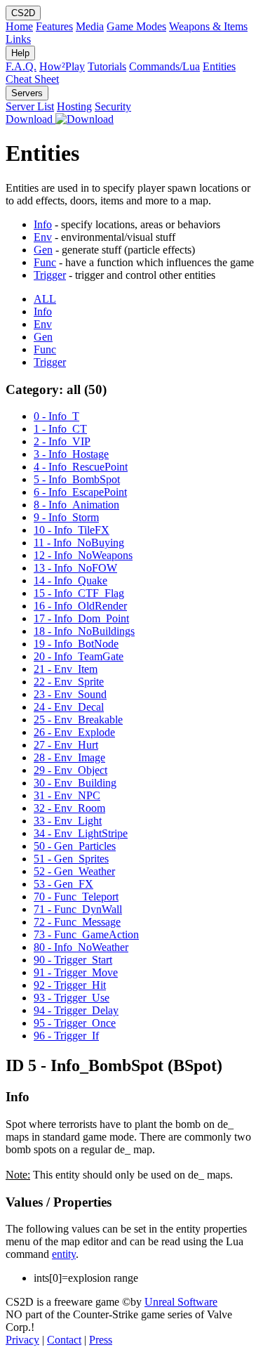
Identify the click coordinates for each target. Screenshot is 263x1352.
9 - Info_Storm (66, 517)
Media (90, 26)
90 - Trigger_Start (73, 960)
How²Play (62, 66)
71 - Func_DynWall (78, 909)
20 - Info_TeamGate (78, 656)
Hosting (74, 106)
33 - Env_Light (68, 821)
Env (43, 237)
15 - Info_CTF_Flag (79, 593)
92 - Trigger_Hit (70, 985)
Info (43, 224)
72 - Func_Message (77, 922)
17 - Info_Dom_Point (81, 618)
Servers (27, 93)
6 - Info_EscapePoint (80, 492)
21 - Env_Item (65, 669)
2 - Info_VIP (62, 441)
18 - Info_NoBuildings (84, 631)
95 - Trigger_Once (75, 1023)
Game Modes (136, 26)
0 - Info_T (56, 416)
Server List (30, 106)
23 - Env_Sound (70, 694)
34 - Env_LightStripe (81, 833)
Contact (64, 1340)
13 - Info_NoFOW (75, 568)
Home (19, 26)
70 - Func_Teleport (76, 897)
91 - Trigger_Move (76, 972)
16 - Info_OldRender (80, 606)
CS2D (23, 13)
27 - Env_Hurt (66, 745)
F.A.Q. (21, 66)
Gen (43, 250)
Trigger (50, 275)
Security (113, 106)
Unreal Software (180, 1302)
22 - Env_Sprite (69, 682)
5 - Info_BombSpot (77, 479)
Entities (219, 66)
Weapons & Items (208, 26)
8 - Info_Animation (76, 505)
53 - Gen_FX (63, 884)
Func (45, 262)
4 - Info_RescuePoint (81, 467)
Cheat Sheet (32, 79)
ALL (45, 299)
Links (18, 39)
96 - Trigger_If (66, 1036)
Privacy (22, 1340)
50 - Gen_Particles (75, 846)
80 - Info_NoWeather (81, 947)
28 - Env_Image (69, 757)
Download (30, 119)
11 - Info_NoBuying (79, 543)
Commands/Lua (164, 66)
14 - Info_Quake (70, 580)
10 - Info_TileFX (71, 530)
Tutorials (107, 66)
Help (20, 53)
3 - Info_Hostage (71, 454)
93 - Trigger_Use (71, 998)
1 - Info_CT (60, 429)
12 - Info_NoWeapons (83, 555)
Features (54, 26)
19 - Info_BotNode (76, 644)
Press (100, 1340)
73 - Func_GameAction (86, 934)
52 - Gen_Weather (74, 871)
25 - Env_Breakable (78, 720)
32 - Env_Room (69, 808)
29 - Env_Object (70, 770)
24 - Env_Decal (69, 707)
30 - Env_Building (75, 783)
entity (64, 1254)
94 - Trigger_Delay (76, 1010)
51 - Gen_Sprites (71, 859)
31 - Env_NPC (67, 795)
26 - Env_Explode (74, 732)
